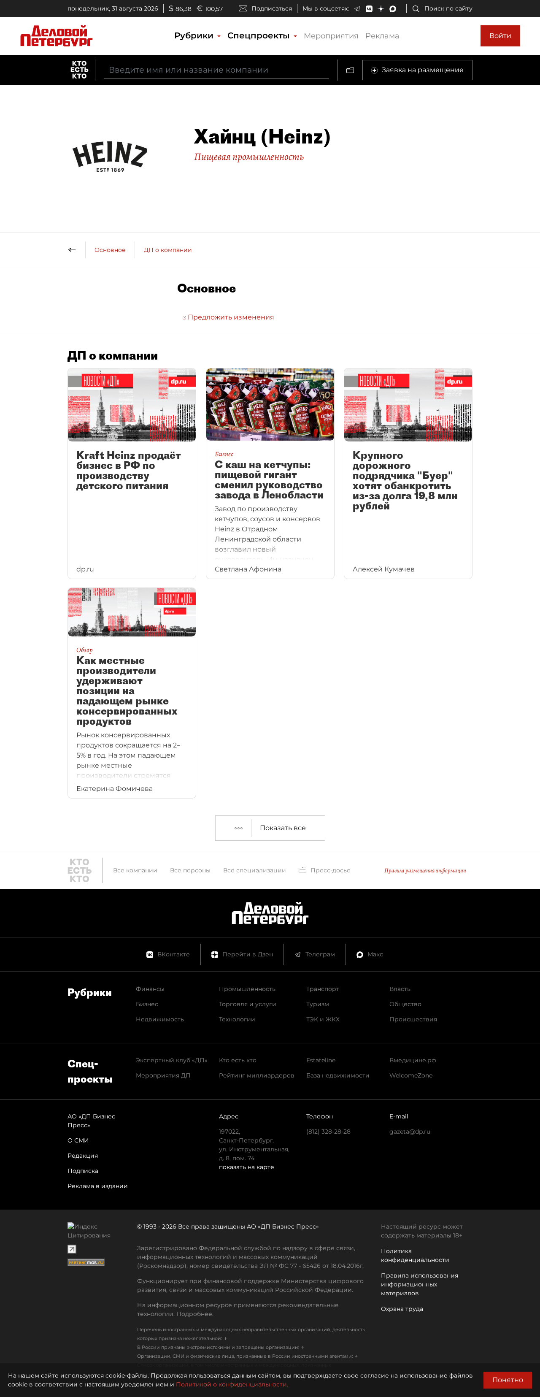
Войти (500, 36)
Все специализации (254, 870)
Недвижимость (160, 1019)
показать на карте (246, 1167)
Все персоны (190, 870)
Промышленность (247, 989)
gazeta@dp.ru (409, 1131)
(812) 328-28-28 (328, 1131)
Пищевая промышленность (249, 156)
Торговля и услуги (247, 1004)
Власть (399, 989)
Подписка (83, 1171)
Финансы (150, 989)
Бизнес (147, 1004)
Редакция (83, 1155)
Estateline (320, 1060)
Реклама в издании (98, 1186)
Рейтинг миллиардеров (256, 1075)
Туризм (317, 1004)
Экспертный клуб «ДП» (172, 1060)
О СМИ (78, 1140)
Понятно (507, 1380)
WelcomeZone (410, 1075)
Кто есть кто (237, 1060)
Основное (110, 250)
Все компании (135, 870)
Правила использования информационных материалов (419, 1284)
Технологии (237, 1019)
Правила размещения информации (425, 870)
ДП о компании (168, 250)
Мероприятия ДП (163, 1075)
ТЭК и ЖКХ (323, 1019)
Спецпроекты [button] (259, 35)
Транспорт (322, 989)
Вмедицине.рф (412, 1060)
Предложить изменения (230, 317)
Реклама (382, 36)
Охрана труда (402, 1309)
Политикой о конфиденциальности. (232, 1384)
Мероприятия (331, 36)
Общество (405, 1004)
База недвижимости (338, 1075)
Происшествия (413, 1019)
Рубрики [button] (195, 35)
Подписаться (271, 8)
